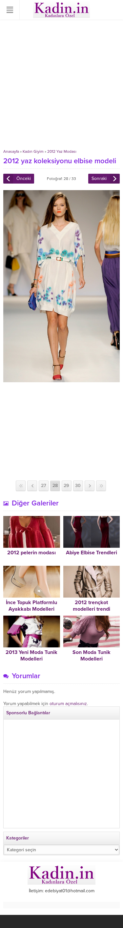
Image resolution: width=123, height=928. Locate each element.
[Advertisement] (61, 84)
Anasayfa (11, 151)
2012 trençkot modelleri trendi (91, 605)
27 (43, 485)
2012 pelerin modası (31, 552)
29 (66, 485)
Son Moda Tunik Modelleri (91, 655)
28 (55, 485)
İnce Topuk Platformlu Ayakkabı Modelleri (31, 605)
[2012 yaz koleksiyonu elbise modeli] (61, 379)
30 (78, 485)
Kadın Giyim (33, 151)
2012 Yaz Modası (61, 151)
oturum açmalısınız (68, 703)
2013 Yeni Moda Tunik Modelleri (31, 655)
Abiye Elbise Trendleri (91, 552)
